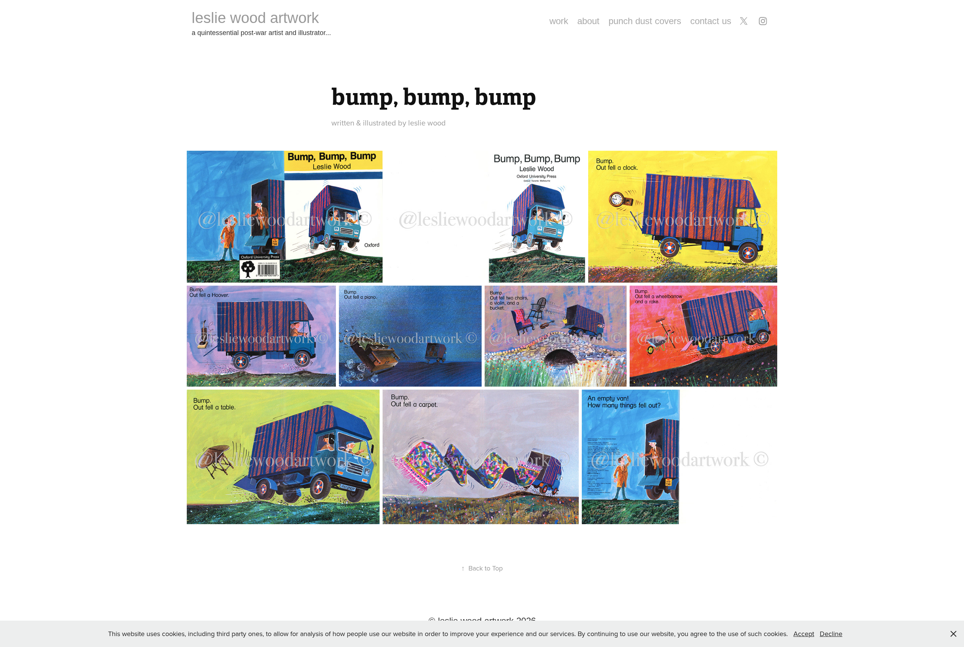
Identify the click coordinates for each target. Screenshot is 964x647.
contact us (710, 21)
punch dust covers (645, 21)
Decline (831, 633)
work (558, 21)
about (588, 21)
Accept (803, 633)
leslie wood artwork (255, 17)
